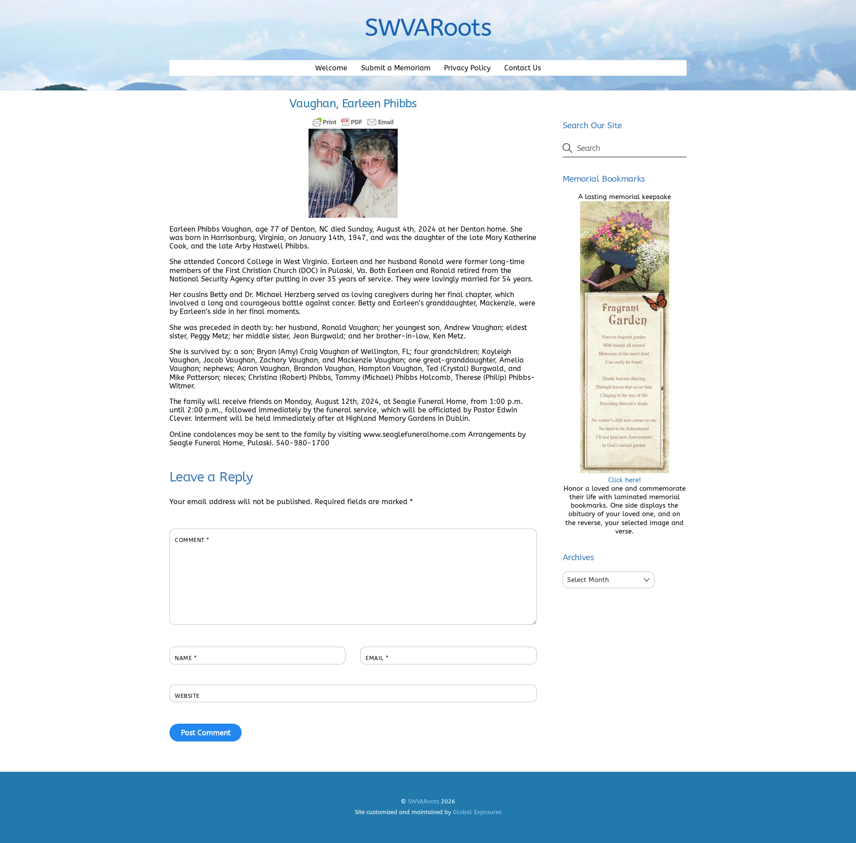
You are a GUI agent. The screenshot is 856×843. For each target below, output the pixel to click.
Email (377, 658)
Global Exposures (477, 812)
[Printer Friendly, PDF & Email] (353, 122)
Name (186, 658)
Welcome (331, 68)
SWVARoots (423, 801)
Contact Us (522, 68)
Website (187, 695)
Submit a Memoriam (396, 68)
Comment (192, 540)
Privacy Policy (467, 68)
